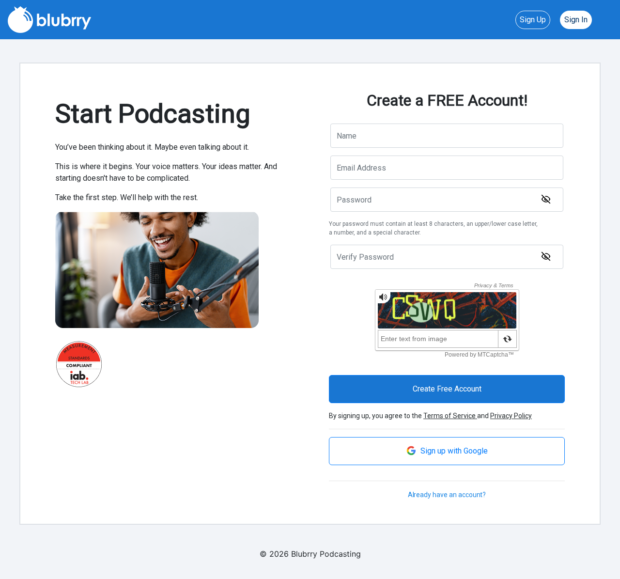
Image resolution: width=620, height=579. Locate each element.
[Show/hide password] (546, 199)
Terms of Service (450, 416)
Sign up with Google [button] (453, 450)
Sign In (576, 19)
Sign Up (533, 19)
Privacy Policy (511, 416)
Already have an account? (447, 495)
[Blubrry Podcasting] (49, 19)
